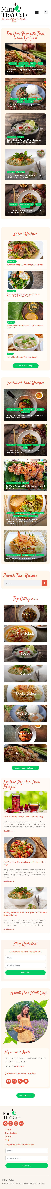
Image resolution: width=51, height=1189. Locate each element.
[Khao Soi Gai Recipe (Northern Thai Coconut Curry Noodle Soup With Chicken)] (25, 501)
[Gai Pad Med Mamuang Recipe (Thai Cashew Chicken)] (25, 193)
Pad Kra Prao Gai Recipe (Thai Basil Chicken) (24, 106)
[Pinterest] (20, 1081)
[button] (46, 12)
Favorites (12, 63)
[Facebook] (8, 1081)
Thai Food (25, 412)
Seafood (40, 409)
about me (19, 1066)
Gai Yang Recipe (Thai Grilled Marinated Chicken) (25, 487)
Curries (11, 172)
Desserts (11, 322)
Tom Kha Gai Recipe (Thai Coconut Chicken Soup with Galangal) (24, 141)
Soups (21, 137)
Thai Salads (30, 66)
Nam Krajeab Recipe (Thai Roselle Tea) (23, 816)
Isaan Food (24, 63)
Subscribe (25, 972)
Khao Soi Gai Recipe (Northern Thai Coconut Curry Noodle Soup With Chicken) (23, 521)
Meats (33, 63)
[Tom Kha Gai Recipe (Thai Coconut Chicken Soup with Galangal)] (25, 125)
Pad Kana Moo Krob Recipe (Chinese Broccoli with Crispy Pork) (23, 295)
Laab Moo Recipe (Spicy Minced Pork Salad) (25, 70)
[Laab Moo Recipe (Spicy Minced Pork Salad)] (25, 52)
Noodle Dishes (28, 409)
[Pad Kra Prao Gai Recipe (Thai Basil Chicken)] (25, 87)
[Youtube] (26, 1081)
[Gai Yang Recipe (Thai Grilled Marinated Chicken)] (25, 471)
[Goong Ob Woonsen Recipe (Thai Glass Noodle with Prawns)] (25, 398)
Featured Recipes (26, 204)
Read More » (9, 831)
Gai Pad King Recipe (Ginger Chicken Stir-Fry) (24, 863)
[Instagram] (14, 1081)
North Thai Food (20, 516)
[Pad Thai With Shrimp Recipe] (25, 543)
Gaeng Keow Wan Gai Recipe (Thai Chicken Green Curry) (24, 176)
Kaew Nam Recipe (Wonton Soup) (22, 357)
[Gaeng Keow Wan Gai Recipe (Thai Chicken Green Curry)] (25, 160)
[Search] (44, 583)
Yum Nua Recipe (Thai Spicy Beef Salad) (25, 265)
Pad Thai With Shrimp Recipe (20, 558)
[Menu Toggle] (37, 12)
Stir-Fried (29, 101)
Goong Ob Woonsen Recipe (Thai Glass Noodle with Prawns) (24, 416)
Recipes (32, 99)
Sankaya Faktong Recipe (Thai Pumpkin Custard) (25, 326)
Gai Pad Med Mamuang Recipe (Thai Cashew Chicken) (25, 211)
